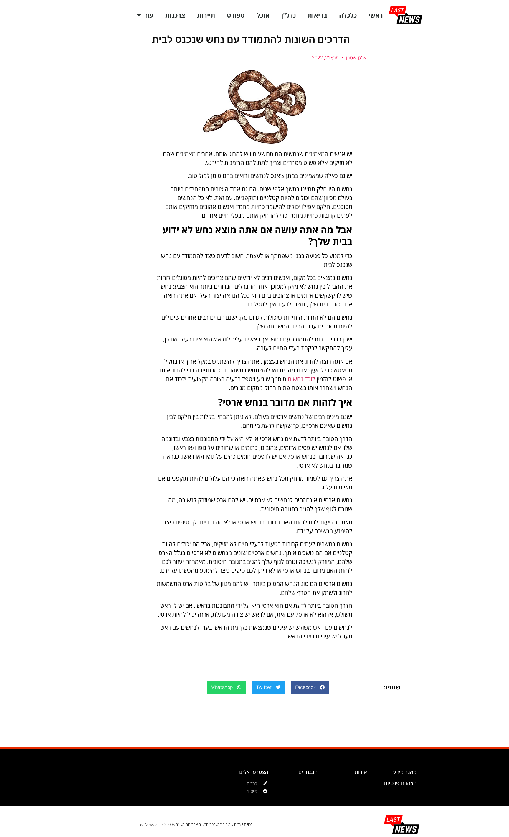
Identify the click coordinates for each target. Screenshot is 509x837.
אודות (361, 771)
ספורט (236, 15)
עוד (148, 15)
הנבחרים (308, 771)
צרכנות (175, 15)
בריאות (317, 15)
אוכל (263, 15)
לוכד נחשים (302, 379)
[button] (310, 687)
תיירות (206, 15)
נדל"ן (288, 15)
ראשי (375, 15)
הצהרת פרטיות (400, 783)
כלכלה (348, 15)
